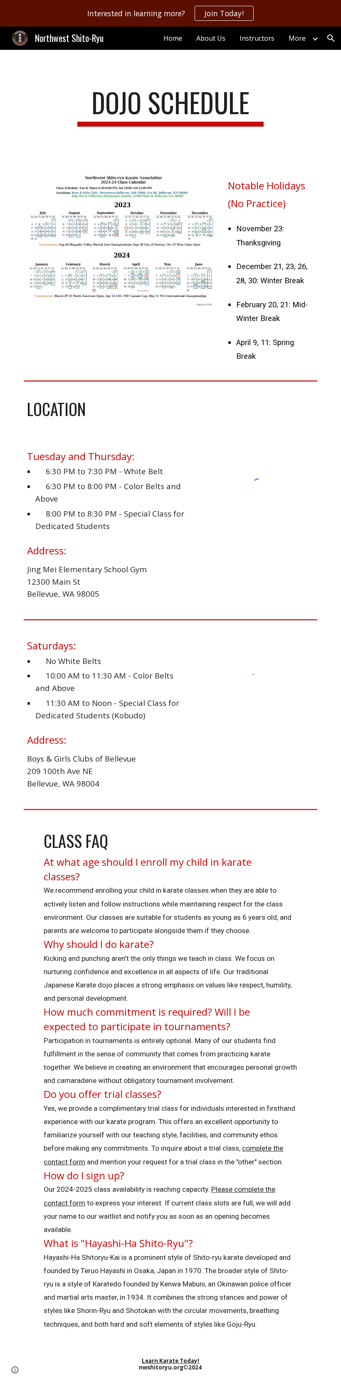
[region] (170, 13)
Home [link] (172, 38)
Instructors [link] (257, 38)
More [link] (297, 38)
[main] (170, 106)
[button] (331, 38)
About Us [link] (210, 38)
